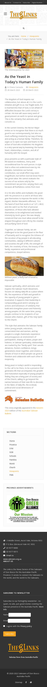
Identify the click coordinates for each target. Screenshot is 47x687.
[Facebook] (26, 682)
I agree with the (19, 626)
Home (12, 441)
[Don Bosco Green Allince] (23, 509)
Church (12, 467)
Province (13, 444)
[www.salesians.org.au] (30, 682)
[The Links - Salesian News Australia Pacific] (23, 15)
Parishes (13, 459)
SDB (11, 452)
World (11, 463)
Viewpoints (33, 87)
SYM (11, 448)
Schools (12, 456)
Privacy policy (26, 626)
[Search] (23, 28)
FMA (11, 475)
